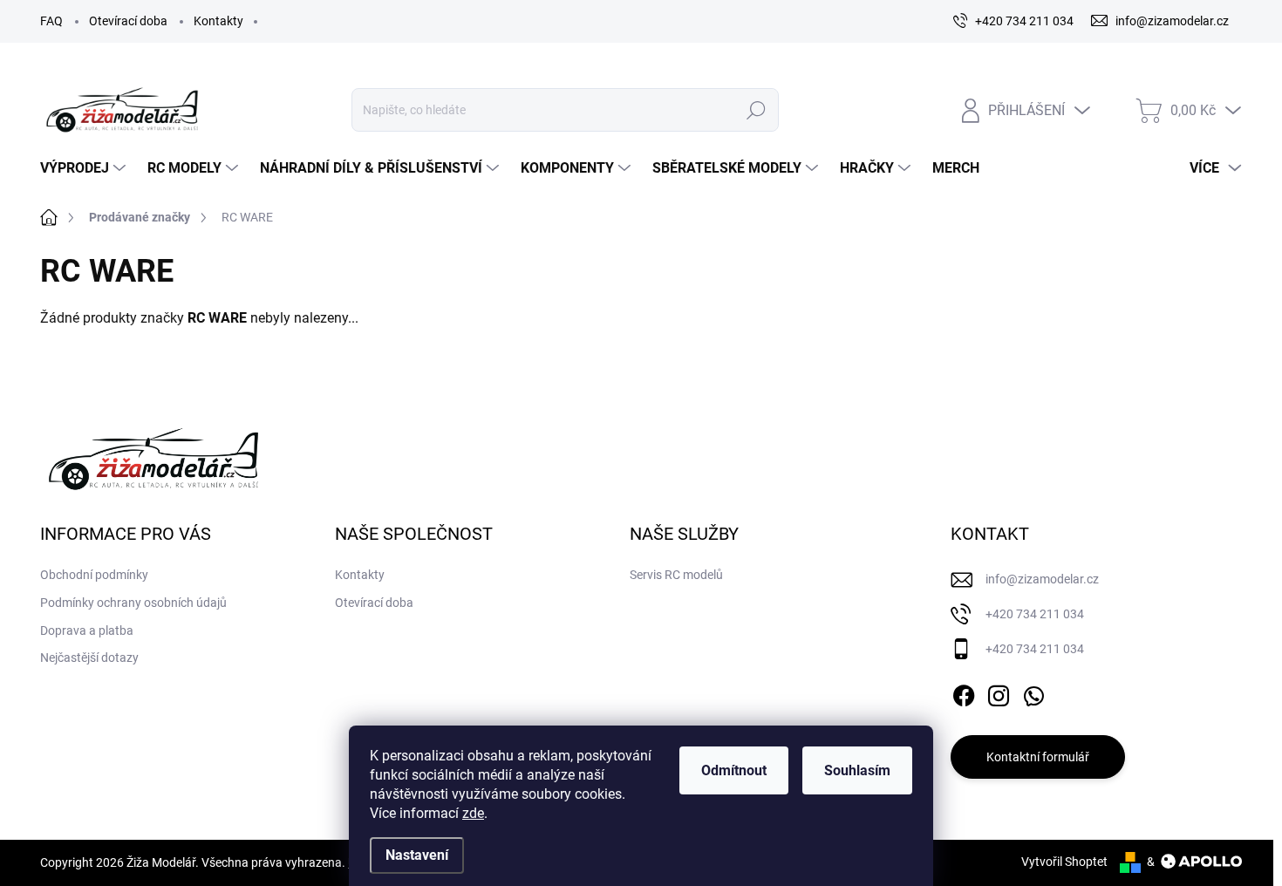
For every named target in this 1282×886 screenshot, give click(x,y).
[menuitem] (85, 168)
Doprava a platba (86, 630)
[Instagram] (998, 692)
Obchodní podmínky (94, 575)
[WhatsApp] (1033, 692)
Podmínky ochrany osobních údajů (133, 603)
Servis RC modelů (676, 575)
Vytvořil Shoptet (1064, 862)
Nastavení (416, 855)
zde (473, 813)
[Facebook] (964, 692)
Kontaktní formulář (1037, 757)
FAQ (51, 21)
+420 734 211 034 (1034, 614)
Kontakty (218, 21)
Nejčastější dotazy (89, 657)
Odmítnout (734, 770)
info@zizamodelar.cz (1042, 579)
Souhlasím (857, 770)
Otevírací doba (128, 21)
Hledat (756, 110)
